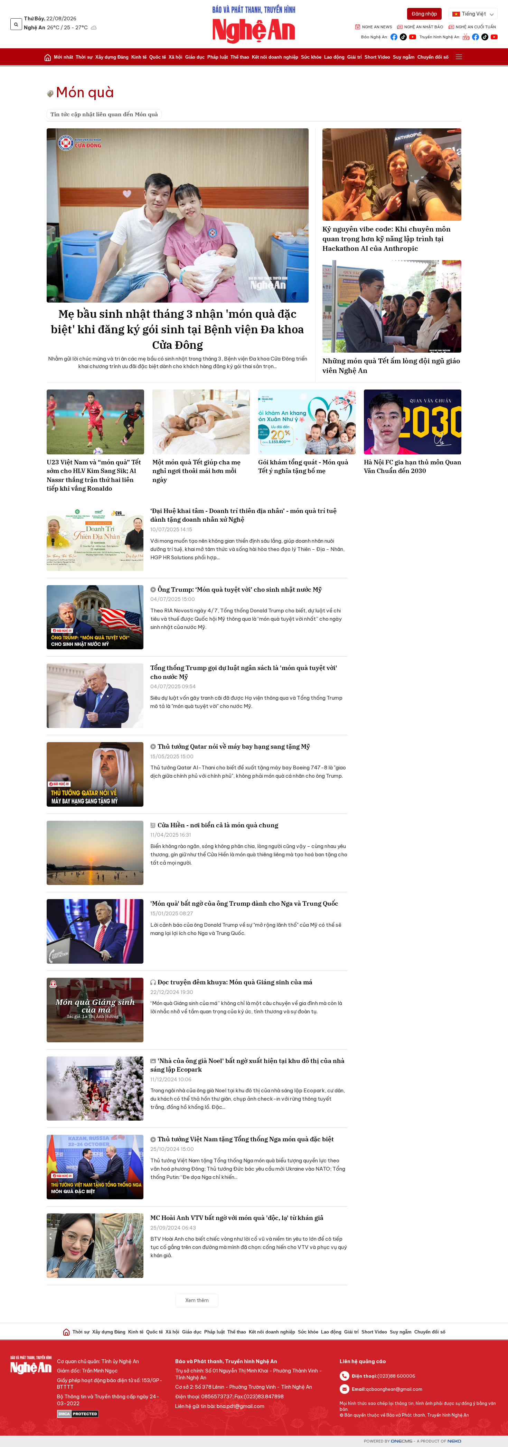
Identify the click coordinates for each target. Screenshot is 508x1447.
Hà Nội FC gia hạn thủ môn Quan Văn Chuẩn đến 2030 (412, 466)
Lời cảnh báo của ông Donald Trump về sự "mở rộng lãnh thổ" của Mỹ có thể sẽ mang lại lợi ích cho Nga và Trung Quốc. (245, 929)
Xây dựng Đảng (112, 57)
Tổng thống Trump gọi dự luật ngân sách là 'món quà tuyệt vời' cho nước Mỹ (243, 672)
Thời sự (84, 57)
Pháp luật (217, 57)
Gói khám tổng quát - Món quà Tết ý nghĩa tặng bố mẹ (303, 466)
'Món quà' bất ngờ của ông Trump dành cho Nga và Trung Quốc (244, 903)
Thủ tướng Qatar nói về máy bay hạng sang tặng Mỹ (234, 746)
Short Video (377, 57)
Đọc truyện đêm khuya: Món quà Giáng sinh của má (235, 982)
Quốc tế (157, 57)
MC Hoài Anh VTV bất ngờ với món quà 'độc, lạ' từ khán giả (236, 1218)
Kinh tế (139, 57)
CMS (401, 1441)
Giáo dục (195, 57)
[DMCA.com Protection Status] (112, 1414)
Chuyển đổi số (433, 57)
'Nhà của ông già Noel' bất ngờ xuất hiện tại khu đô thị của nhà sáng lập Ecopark (247, 1065)
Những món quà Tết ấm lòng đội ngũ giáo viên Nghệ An (391, 365)
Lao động (334, 57)
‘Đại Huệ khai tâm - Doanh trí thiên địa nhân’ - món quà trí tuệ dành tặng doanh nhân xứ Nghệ (243, 515)
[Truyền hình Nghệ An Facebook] (475, 36)
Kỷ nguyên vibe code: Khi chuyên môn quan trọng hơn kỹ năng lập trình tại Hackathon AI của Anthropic (386, 238)
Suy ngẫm (404, 57)
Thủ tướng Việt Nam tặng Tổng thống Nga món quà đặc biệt (246, 1139)
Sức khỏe (311, 57)
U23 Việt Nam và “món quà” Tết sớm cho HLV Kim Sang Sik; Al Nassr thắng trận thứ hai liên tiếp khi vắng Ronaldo (94, 475)
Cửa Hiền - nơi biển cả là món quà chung (218, 825)
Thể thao (240, 57)
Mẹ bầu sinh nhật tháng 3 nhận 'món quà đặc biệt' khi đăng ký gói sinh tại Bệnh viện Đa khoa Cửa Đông (177, 329)
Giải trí (354, 57)
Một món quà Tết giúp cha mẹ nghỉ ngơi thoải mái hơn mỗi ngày (196, 470)
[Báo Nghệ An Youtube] (412, 36)
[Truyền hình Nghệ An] (466, 36)
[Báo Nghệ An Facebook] (394, 36)
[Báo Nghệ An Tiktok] (403, 36)
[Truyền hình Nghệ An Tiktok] (484, 36)
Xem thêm (197, 1300)
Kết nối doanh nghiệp (275, 57)
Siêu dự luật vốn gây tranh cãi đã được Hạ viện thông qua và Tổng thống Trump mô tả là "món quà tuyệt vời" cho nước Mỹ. (246, 702)
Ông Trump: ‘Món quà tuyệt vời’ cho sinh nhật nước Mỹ (240, 589)
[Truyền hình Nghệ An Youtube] (494, 36)
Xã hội (175, 57)
